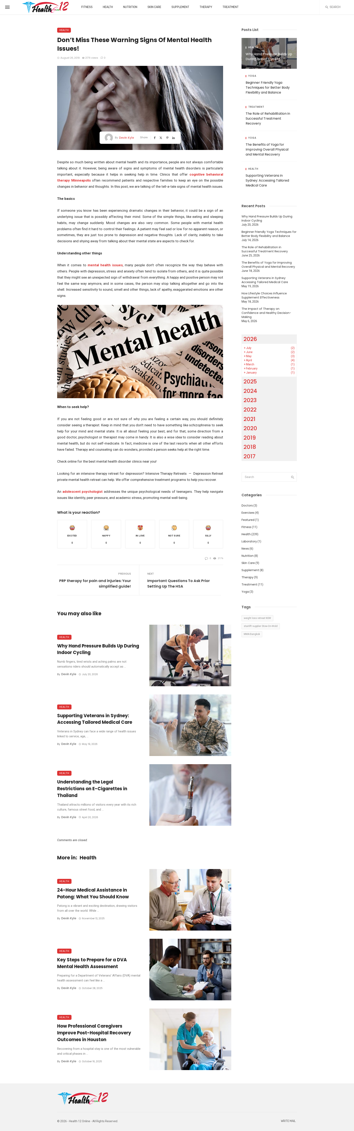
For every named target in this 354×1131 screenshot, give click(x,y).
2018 (250, 447)
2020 (250, 428)
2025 (250, 381)
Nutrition (130, 7)
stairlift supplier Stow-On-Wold (261, 626)
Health (108, 7)
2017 (249, 456)
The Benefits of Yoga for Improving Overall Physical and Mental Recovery (267, 149)
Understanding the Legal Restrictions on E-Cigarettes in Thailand (92, 789)
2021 (249, 419)
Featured (248, 520)
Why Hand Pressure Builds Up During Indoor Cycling (98, 649)
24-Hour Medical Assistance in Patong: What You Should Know (93, 893)
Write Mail (288, 1121)
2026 (250, 339)
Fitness (87, 7)
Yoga (252, 76)
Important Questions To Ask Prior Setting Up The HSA (178, 583)
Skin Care (154, 7)
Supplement (180, 7)
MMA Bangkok (252, 634)
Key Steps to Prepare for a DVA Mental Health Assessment (92, 963)
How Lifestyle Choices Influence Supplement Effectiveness (264, 295)
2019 (250, 438)
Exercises (248, 513)
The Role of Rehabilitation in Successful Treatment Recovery (268, 118)
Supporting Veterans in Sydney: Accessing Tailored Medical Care (94, 719)
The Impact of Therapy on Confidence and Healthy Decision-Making (266, 313)
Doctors (247, 505)
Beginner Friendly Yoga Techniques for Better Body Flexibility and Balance (268, 87)
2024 (250, 391)
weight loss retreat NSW (257, 618)
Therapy (206, 7)
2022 (250, 410)
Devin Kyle (126, 138)
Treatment (230, 7)
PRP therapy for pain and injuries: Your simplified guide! (95, 583)
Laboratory (249, 541)
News (245, 549)
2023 (250, 400)
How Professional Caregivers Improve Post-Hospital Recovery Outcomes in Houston (94, 1033)
